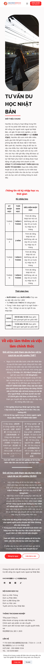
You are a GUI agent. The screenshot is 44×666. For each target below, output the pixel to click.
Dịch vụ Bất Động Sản (11, 601)
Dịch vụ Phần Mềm (10, 598)
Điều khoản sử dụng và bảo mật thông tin (19, 620)
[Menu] (27, 3)
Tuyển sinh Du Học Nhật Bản (14, 606)
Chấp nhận (17, 662)
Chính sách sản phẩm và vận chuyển (17, 623)
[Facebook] (5, 583)
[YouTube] (15, 583)
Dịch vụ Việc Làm (9, 603)
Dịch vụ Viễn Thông (10, 595)
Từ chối (28, 662)
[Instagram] (10, 583)
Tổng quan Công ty (10, 618)
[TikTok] (21, 583)
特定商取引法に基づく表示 (12, 631)
